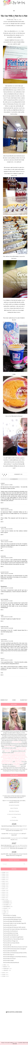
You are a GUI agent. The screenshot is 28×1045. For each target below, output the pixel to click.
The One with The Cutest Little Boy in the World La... (15, 929)
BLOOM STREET (7, 758)
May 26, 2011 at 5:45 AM (6, 600)
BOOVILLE (18, 748)
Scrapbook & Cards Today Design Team (12, 763)
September (6, 906)
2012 (3, 897)
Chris (2, 615)
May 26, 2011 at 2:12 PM (6, 660)
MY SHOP (18, 766)
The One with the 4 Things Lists (10, 941)
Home (14, 699)
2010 (3, 972)
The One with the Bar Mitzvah (10, 950)
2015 (3, 892)
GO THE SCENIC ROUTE (21, 757)
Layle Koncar (6, 848)
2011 (3, 899)
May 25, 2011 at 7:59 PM (6, 484)
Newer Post (4, 699)
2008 (4, 976)
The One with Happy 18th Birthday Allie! (12, 921)
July (4, 910)
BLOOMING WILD (6, 755)
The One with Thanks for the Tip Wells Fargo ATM (14, 923)
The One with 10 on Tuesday (9, 915)
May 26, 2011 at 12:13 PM (7, 641)
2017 (3, 888)
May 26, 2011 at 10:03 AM (7, 628)
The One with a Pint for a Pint (9, 925)
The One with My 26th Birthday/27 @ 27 (12, 919)
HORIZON (22, 758)
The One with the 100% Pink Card (10, 935)
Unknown (3, 556)
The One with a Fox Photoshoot (10, 931)
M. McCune (3, 527)
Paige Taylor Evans (7, 1042)
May (4, 913)
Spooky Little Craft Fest (17, 838)
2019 (3, 885)
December (6, 901)
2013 (3, 895)
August (5, 908)
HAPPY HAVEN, (17, 752)
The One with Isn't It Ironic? (9, 958)
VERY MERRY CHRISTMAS (13, 749)
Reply (2, 502)
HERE (21, 830)
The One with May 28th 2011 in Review (12, 917)
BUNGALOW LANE (5, 757)
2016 (3, 890)
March (5, 966)
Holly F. (3, 658)
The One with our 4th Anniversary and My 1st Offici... (15, 952)
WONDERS (12, 757)
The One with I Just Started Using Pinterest (13, 937)
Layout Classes (14, 808)
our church (19, 31)
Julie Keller (4, 639)
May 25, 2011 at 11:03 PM (7, 587)
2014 (3, 894)
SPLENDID (22, 755)
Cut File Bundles (14, 820)
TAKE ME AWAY (8, 761)
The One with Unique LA (8, 954)
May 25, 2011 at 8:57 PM (6, 509)
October (6, 904)
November (6, 902)
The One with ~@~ (7, 944)
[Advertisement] (14, 993)
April (5, 964)
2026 (4, 872)
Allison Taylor (4, 508)
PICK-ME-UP (11, 760)
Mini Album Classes (14, 811)
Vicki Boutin (24, 846)
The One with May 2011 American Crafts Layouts (14, 927)
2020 (4, 883)
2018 (3, 886)
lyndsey (3, 483)
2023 (4, 877)
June (5, 911)
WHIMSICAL (5, 760)
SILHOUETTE (16, 764)
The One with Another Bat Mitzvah (11, 962)
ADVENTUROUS (10, 754)
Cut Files (14, 817)
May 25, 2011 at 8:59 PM (6, 528)
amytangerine (4, 599)
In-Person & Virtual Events (14, 814)
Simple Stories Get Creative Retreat (18, 829)
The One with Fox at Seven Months (11, 942)
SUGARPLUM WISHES (20, 754)
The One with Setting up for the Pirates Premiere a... (15, 956)
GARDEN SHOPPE (15, 755)
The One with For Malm (8, 960)
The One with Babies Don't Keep (10, 933)
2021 (3, 881)
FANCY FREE (18, 761)
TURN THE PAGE (18, 760)
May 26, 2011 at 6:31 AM (6, 616)
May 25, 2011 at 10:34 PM (7, 573)
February (6, 968)
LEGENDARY (8, 751)
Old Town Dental (16, 742)
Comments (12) (18, 474)
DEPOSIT (24, 826)
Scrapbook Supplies (14, 805)
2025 (4, 874)
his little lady (4, 540)
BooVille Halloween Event (15, 833)
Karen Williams (4, 626)
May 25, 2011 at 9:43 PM (6, 541)
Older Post (23, 699)
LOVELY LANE (23, 749)
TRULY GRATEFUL (15, 758)
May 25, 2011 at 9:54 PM (6, 557)
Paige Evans (18, 846)
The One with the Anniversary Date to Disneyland (14, 948)
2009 (4, 974)
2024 (4, 875)
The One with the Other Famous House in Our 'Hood (15, 946)
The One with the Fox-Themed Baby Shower (13, 939)
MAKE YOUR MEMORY (9, 746)
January (6, 970)
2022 (4, 879)
